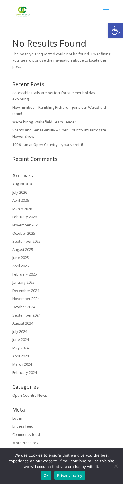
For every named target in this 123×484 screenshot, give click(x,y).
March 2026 (22, 208)
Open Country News (29, 395)
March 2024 (22, 364)
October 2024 (23, 306)
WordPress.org (25, 442)
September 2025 (26, 241)
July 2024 (19, 331)
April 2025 (20, 265)
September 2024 (26, 315)
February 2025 (24, 274)
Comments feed (26, 434)
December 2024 (25, 290)
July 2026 (19, 192)
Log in (17, 418)
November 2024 (25, 298)
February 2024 (24, 372)
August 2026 (22, 184)
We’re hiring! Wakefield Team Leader (44, 122)
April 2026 (20, 200)
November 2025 (25, 225)
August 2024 (22, 323)
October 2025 (23, 233)
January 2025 (23, 282)
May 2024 (20, 347)
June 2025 (20, 257)
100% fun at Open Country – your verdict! (47, 144)
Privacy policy (69, 475)
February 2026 (24, 216)
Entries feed (22, 426)
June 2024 (20, 339)
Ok (46, 475)
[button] (115, 30)
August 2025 (22, 249)
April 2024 (20, 356)
